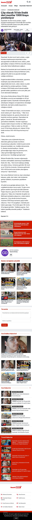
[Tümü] (30, 388)
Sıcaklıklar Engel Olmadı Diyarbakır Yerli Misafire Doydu (23, 302)
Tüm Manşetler (22, 503)
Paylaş (4, 52)
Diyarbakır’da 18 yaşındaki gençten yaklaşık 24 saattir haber (24, 273)
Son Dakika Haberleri (8, 506)
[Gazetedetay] (6, 2)
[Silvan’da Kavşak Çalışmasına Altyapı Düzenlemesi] (24, 281)
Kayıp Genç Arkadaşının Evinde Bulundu (20, 395)
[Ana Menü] (29, 2)
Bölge (16, 5)
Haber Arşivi (21, 506)
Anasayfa (4, 5)
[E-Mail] (11, 255)
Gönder (4, 325)
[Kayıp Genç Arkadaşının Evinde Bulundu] (8, 267)
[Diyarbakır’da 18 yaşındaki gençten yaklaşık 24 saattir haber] (24, 267)
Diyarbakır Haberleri (25, 5)
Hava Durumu (22, 494)
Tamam (16, 518)
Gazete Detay (14, 251)
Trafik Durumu (21, 498)
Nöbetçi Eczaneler (7, 494)
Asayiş (11, 5)
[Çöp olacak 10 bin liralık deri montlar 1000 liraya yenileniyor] (16, 42)
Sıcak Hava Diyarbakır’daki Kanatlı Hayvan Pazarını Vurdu (8, 288)
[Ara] (27, 2)
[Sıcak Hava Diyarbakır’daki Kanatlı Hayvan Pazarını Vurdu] (8, 281)
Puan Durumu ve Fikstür (8, 503)
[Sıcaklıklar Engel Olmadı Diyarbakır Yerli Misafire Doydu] (24, 295)
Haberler (3, 9)
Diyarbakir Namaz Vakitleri (6, 498)
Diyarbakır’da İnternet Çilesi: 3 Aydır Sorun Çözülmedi (7, 302)
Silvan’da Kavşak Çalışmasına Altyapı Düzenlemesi (22, 288)
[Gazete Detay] (4, 252)
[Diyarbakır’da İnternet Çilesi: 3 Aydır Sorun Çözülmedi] (8, 295)
